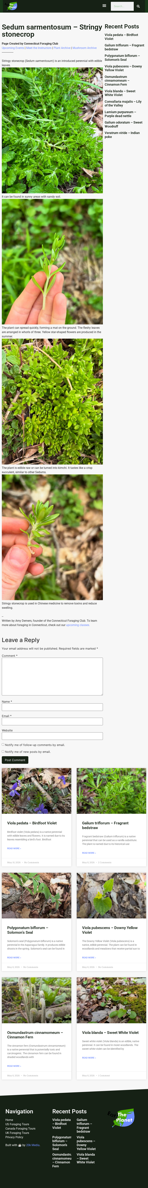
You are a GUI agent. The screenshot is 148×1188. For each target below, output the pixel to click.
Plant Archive (62, 48)
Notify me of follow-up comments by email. (35, 744)
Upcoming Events (13, 48)
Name (7, 701)
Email (7, 715)
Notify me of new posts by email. (28, 751)
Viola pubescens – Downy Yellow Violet (123, 68)
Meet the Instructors (38, 48)
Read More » (14, 848)
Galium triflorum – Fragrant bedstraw (84, 1125)
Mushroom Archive (85, 48)
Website (7, 730)
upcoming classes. (78, 625)
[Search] (138, 6)
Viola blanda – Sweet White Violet (120, 93)
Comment (10, 655)
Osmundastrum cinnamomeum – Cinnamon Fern (117, 80)
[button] (104, 5)
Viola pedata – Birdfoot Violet (32, 823)
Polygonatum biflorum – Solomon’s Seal (122, 58)
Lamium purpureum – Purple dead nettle (120, 114)
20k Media (33, 1145)
